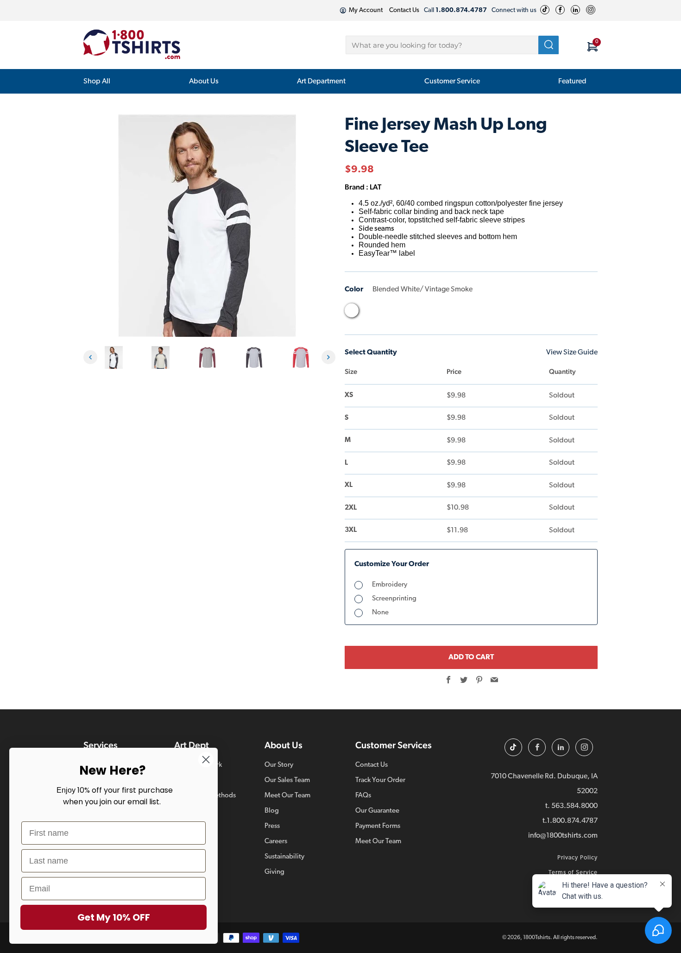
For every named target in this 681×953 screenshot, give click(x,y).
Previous (90, 357)
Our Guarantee (377, 811)
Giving (274, 872)
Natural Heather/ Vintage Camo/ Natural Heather (369, 313)
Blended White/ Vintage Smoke (352, 310)
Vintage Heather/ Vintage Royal (440, 313)
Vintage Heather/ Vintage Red (422, 313)
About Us (204, 81)
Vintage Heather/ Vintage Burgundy (387, 313)
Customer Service (452, 81)
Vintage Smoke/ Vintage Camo (457, 313)
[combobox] (452, 45)
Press (272, 826)
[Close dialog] (206, 759)
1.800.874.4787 (572, 821)
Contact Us (404, 10)
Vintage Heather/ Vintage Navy (404, 313)
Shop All (96, 81)
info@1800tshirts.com (563, 835)
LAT (375, 187)
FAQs (363, 795)
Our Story (279, 765)
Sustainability (284, 856)
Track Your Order (380, 780)
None (380, 612)
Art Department (321, 81)
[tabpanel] (116, 357)
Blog (272, 811)
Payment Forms (377, 826)
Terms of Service (573, 873)
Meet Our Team (287, 795)
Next (328, 357)
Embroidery (389, 584)
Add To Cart (471, 657)
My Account (366, 10)
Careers (276, 841)
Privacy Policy (577, 858)
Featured (572, 81)
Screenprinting (394, 598)
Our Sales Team (287, 780)
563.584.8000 (574, 806)
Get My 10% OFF (113, 917)
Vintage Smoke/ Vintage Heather (475, 313)
